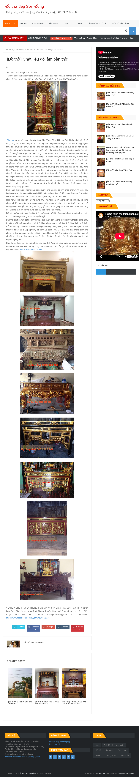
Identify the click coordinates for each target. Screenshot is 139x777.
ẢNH (80, 23)
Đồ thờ (132, 38)
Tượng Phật (110, 755)
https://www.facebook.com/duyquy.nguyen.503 (27, 618)
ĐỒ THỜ (23, 23)
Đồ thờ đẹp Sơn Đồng (24, 6)
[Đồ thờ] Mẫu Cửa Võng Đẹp (119, 170)
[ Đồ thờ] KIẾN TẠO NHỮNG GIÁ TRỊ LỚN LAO (47, 703)
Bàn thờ (11, 140)
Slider (98, 755)
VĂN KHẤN (53, 23)
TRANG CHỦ (10, 23)
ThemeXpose (99, 773)
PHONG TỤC (68, 23)
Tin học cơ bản (55, 744)
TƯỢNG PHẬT (38, 23)
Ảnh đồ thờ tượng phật (42, 38)
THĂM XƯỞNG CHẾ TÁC (97, 23)
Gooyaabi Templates (126, 773)
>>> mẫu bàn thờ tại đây (31, 249)
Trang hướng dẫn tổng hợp (59, 742)
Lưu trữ (109, 750)
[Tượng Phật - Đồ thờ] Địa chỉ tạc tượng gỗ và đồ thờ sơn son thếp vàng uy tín (90, 38)
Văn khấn (125, 755)
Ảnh (97, 745)
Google (50, 627)
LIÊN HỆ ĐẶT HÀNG (120, 23)
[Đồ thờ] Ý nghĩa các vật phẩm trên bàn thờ (74, 703)
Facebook (35, 628)
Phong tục (122, 750)
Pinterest (79, 628)
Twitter (20, 627)
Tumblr (65, 627)
